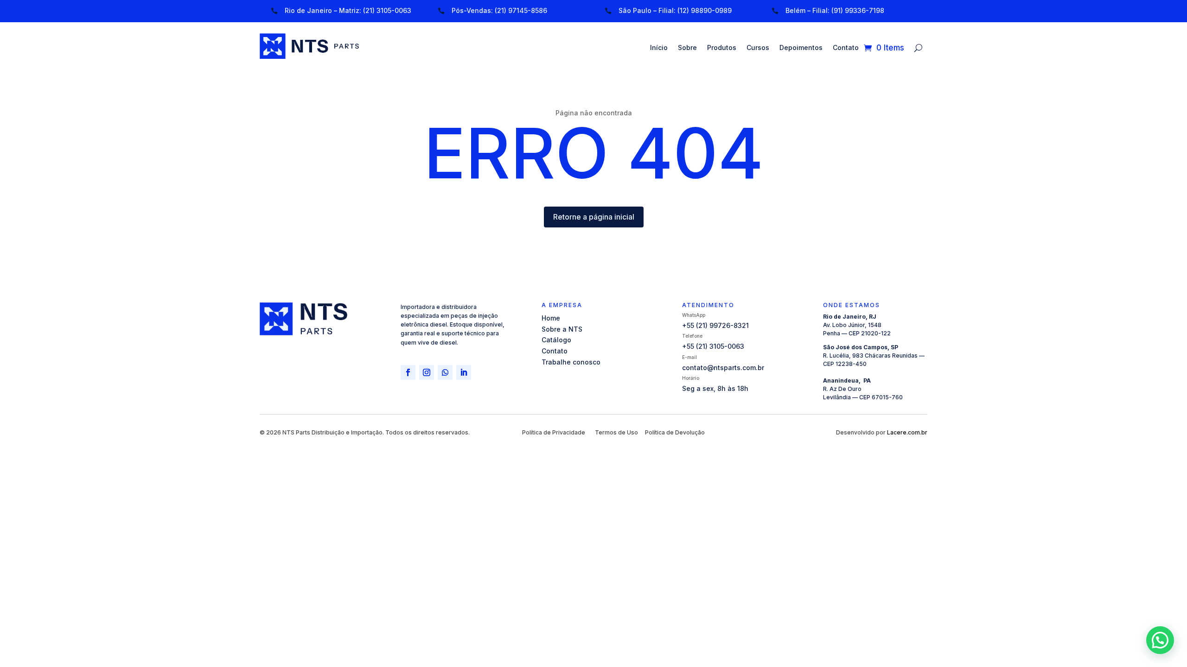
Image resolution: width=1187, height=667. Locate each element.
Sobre (687, 47)
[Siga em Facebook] (408, 372)
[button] (1160, 640)
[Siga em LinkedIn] (463, 372)
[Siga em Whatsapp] (445, 372)
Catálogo (556, 340)
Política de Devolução (675, 432)
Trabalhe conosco (571, 362)
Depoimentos (801, 47)
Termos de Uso (616, 432)
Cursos (758, 47)
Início (659, 47)
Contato (846, 47)
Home (551, 318)
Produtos (721, 47)
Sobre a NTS (562, 329)
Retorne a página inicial (593, 216)
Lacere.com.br (907, 432)
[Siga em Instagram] (426, 372)
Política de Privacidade (553, 432)
